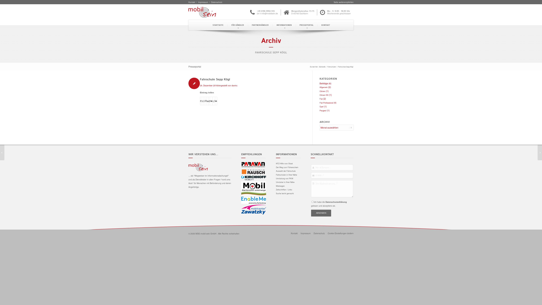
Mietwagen (280, 186)
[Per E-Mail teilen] (216, 101)
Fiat (321, 98)
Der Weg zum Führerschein (287, 167)
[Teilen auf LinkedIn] (208, 101)
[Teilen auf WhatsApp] (204, 101)
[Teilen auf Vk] (211, 101)
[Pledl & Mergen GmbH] (2, 152)
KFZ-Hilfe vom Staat (284, 163)
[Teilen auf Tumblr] (209, 101)
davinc (234, 85)
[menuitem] (217, 25)
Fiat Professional (326, 102)
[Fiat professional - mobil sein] (206, 12)
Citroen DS (324, 95)
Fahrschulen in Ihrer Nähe (286, 174)
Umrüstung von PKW (284, 178)
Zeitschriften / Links (284, 189)
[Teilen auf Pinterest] (206, 101)
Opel (321, 106)
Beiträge (324, 83)
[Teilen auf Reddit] (214, 101)
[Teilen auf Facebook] (200, 101)
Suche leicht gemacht (285, 193)
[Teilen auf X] (202, 101)
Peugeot (323, 110)
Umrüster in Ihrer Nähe (285, 182)
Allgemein (324, 87)
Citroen (322, 91)
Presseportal (194, 66)
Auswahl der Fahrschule (286, 171)
